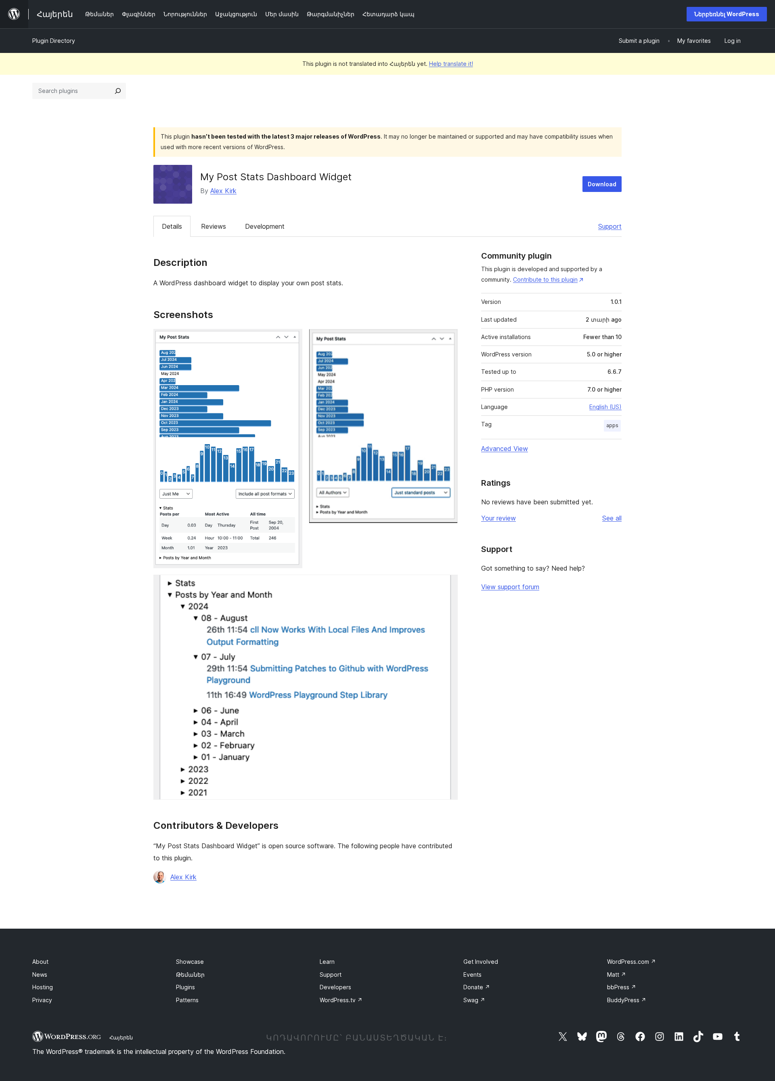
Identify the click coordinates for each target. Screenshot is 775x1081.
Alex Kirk (223, 191)
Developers (335, 987)
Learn (327, 961)
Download (602, 184)
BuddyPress (626, 1000)
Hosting (42, 987)
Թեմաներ (190, 974)
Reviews (213, 226)
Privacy (42, 1000)
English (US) (605, 406)
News (39, 974)
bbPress (621, 987)
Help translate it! (451, 63)
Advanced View (504, 449)
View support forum (510, 587)
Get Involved (480, 961)
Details (172, 226)
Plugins (185, 987)
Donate (476, 987)
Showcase (190, 961)
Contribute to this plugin (545, 279)
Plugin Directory (53, 40)
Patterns (187, 1000)
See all (612, 518)
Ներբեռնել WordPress (726, 14)
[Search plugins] (118, 91)
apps (612, 425)
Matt (616, 974)
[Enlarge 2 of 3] (447, 340)
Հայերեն (121, 1037)
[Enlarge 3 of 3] (447, 586)
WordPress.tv (341, 1000)
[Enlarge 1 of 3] (291, 340)
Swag (474, 1000)
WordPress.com (631, 961)
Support (610, 226)
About (40, 961)
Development (265, 226)
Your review (498, 518)
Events (472, 974)
